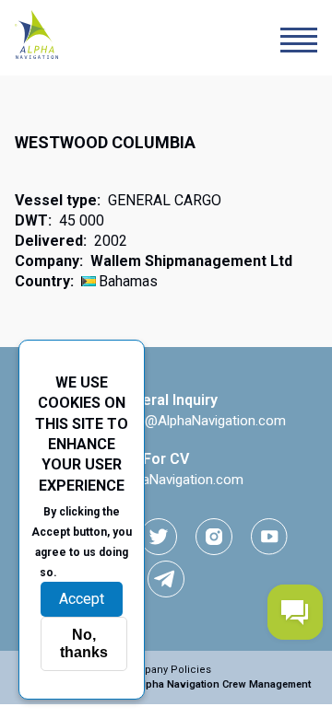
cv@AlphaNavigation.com (166, 479)
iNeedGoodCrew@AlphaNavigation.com (166, 420)
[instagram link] (214, 536)
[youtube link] (269, 536)
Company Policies (166, 670)
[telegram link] (166, 579)
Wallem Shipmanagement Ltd (191, 261)
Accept (81, 599)
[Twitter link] (158, 536)
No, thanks (84, 643)
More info (92, 571)
